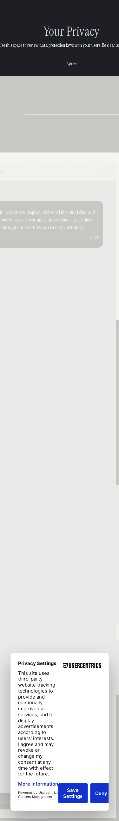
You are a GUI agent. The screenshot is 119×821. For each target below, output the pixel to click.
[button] (71, 63)
